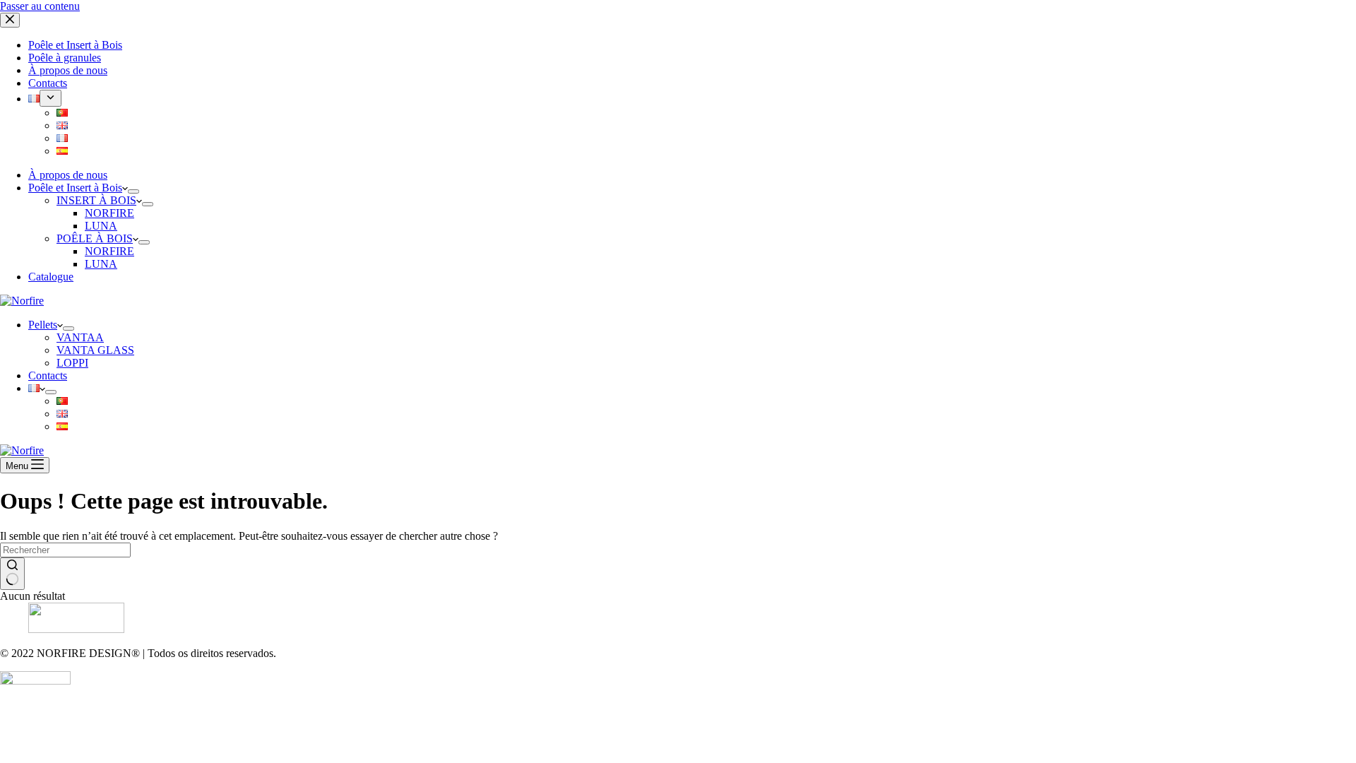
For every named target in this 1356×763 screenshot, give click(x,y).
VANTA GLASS (95, 350)
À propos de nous (67, 175)
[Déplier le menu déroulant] (133, 191)
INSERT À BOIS (96, 200)
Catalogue (50, 277)
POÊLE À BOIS (94, 238)
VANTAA (80, 337)
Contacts (47, 375)
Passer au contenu (40, 6)
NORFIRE (109, 213)
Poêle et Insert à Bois (75, 188)
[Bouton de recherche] (12, 573)
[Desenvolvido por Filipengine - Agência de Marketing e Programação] (35, 681)
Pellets (42, 325)
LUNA (101, 226)
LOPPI (72, 363)
